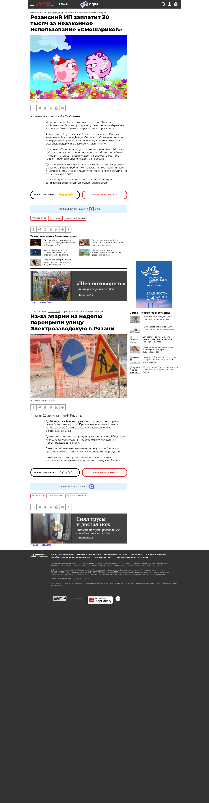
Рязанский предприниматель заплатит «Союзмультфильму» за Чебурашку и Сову (59, 242)
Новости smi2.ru (40, 302)
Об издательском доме (115, 554)
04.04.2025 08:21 (38, 12)
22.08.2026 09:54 (38, 311)
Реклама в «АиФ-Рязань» (89, 554)
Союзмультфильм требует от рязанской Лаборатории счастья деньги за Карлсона (107, 242)
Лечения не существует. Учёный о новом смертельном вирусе (159, 318)
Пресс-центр (136, 554)
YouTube (34, 101)
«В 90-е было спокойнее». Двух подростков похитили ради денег (159, 328)
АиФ (52, 400)
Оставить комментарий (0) (104, 195)
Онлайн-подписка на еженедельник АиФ (70, 557)
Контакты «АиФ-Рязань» (62, 554)
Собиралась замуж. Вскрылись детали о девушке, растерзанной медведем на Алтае (158, 339)
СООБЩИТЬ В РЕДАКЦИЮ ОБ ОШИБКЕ (131, 557)
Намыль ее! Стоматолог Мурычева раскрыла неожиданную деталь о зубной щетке (159, 359)
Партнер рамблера (77, 599)
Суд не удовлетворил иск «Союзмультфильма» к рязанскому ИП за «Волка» (56, 252)
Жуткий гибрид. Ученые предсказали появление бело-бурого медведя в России (160, 369)
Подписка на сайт (102, 557)
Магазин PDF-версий (156, 554)
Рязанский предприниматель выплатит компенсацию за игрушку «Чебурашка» (58, 262)
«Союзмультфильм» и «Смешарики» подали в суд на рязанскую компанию (106, 252)
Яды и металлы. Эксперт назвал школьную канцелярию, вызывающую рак (158, 349)
